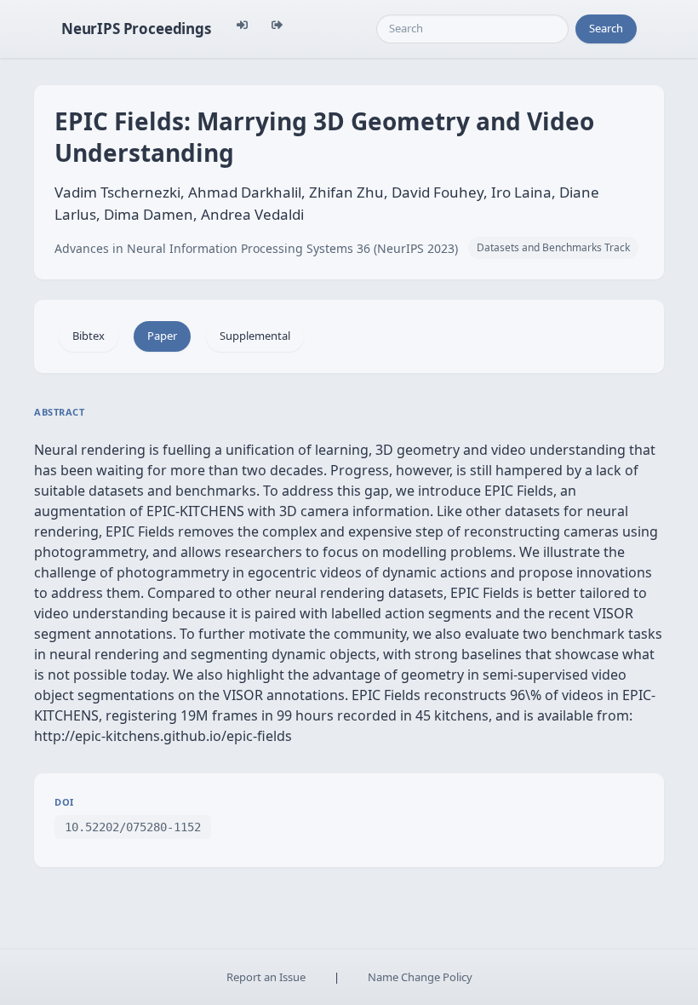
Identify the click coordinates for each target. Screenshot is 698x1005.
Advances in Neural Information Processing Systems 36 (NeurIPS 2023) (256, 248)
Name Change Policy (420, 977)
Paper (162, 335)
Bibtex (88, 335)
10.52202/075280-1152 (133, 827)
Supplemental (255, 335)
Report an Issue (266, 977)
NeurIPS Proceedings (136, 28)
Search (606, 28)
